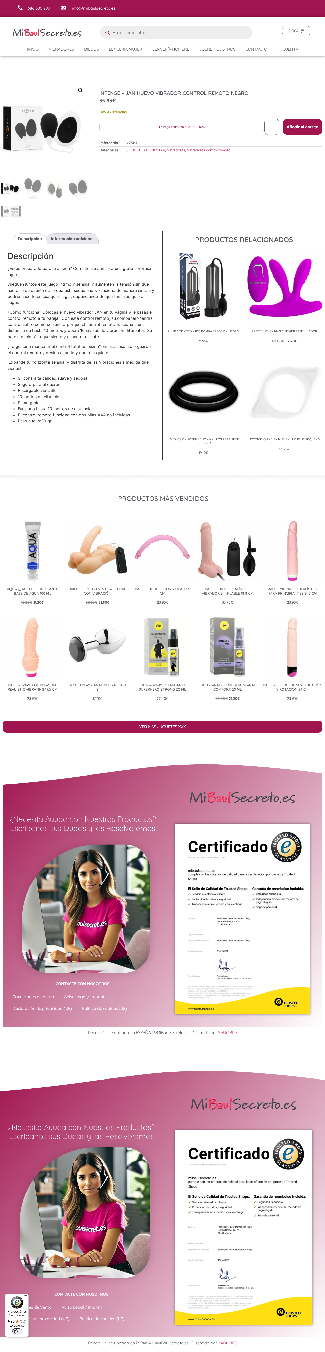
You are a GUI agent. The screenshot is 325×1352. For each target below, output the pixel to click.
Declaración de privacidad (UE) (42, 1008)
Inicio (33, 49)
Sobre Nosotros (217, 49)
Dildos (91, 49)
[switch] (17, 1331)
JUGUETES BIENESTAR (146, 150)
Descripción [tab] (30, 238)
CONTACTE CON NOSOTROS (83, 983)
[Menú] (26, 1297)
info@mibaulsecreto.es (94, 8)
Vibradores (61, 49)
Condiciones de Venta (33, 996)
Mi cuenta (287, 49)
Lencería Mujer (125, 49)
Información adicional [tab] (72, 238)
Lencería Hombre (170, 49)
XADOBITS (228, 1032)
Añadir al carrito (302, 126)
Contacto (256, 49)
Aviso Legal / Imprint (84, 996)
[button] (80, 90)
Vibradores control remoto (208, 150)
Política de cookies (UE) (104, 1008)
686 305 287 (39, 8)
